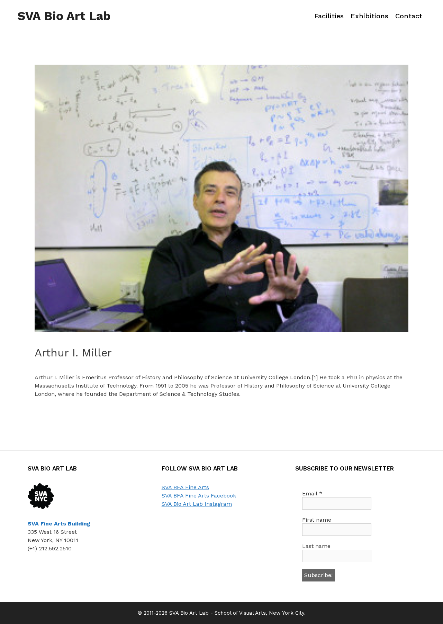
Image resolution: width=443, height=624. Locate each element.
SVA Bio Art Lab (63, 16)
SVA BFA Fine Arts (185, 487)
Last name (316, 546)
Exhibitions (369, 15)
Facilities (329, 15)
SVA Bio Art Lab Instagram (197, 504)
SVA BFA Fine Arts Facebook (199, 495)
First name (316, 519)
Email (312, 493)
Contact (408, 15)
